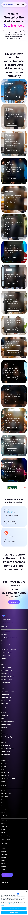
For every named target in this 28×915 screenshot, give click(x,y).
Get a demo (14, 602)
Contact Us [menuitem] (4, 866)
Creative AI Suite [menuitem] (6, 673)
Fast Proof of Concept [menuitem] (7, 830)
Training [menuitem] (3, 809)
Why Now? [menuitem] (4, 634)
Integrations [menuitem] (4, 703)
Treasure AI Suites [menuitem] (6, 667)
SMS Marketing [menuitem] (5, 751)
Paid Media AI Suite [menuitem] (6, 679)
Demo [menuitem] (3, 823)
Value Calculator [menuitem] (5, 839)
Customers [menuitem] (4, 854)
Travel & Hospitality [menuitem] (6, 737)
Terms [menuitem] (3, 869)
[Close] (26, 891)
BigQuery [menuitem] (4, 769)
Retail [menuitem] (2, 730)
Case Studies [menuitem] (5, 796)
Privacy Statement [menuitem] (4, 885)
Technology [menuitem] (4, 734)
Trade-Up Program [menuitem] (6, 836)
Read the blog (11, 178)
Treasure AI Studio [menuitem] (6, 652)
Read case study (12, 97)
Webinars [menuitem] (4, 815)
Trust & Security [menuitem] (5, 644)
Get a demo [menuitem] (7, 875)
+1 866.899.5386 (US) (6, 619)
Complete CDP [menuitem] (5, 694)
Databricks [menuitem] (4, 766)
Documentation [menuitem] (5, 806)
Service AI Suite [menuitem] (5, 682)
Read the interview (13, 308)
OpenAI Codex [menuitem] (5, 775)
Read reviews (11, 521)
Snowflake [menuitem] (4, 763)
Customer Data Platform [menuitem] (7, 691)
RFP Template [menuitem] (5, 833)
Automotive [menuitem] (4, 715)
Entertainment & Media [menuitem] (7, 721)
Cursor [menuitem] (3, 781)
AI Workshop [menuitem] (4, 826)
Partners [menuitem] (3, 857)
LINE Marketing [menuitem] (5, 754)
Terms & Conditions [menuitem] (4, 882)
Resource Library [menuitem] (6, 793)
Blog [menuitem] (2, 800)
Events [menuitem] (3, 812)
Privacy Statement (13, 903)
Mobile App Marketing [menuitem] (7, 748)
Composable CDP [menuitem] (6, 697)
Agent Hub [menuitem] (4, 658)
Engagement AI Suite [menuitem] (7, 670)
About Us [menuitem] (3, 851)
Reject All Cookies (14, 912)
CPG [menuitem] (2, 718)
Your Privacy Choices (11, 893)
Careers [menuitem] (3, 860)
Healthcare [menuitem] (4, 727)
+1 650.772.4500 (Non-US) (7, 622)
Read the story (11, 123)
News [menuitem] (3, 863)
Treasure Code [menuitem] (5, 655)
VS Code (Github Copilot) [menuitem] (8, 778)
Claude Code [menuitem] (5, 772)
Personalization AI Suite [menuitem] (7, 676)
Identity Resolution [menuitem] (6, 700)
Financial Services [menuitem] (6, 724)
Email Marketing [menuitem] (5, 745)
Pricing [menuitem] (3, 641)
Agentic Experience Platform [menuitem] (9, 638)
